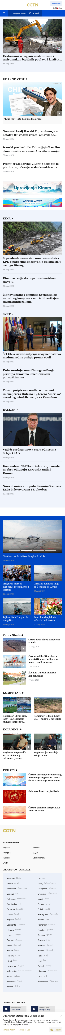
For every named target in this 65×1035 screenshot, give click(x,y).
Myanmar (48, 893)
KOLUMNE (11, 729)
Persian (44, 903)
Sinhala (44, 940)
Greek (14, 945)
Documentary (39, 857)
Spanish (45, 945)
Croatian (15, 909)
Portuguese (48, 914)
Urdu (42, 976)
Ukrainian (47, 970)
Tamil (43, 955)
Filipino (14, 929)
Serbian (45, 934)
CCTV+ (6, 862)
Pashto (43, 919)
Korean (13, 986)
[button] (14, 550)
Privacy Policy (9, 1030)
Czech (13, 914)
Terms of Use (24, 1030)
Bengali (12, 893)
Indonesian (19, 970)
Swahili (45, 950)
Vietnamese (48, 981)
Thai (42, 960)
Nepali (43, 898)
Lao (41, 878)
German (14, 940)
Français (7, 852)
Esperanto (16, 924)
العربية (35, 852)
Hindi (11, 960)
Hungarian (15, 965)
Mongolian (46, 888)
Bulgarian (16, 898)
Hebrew (13, 955)
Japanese (15, 981)
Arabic (13, 883)
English (6, 847)
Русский (6, 857)
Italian (13, 976)
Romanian (46, 924)
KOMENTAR (12, 692)
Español (36, 847)
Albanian (14, 878)
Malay (47, 883)
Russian (45, 929)
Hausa (13, 950)
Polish (44, 909)
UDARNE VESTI (14, 79)
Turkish (44, 965)
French (14, 934)
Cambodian (14, 903)
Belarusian (17, 888)
